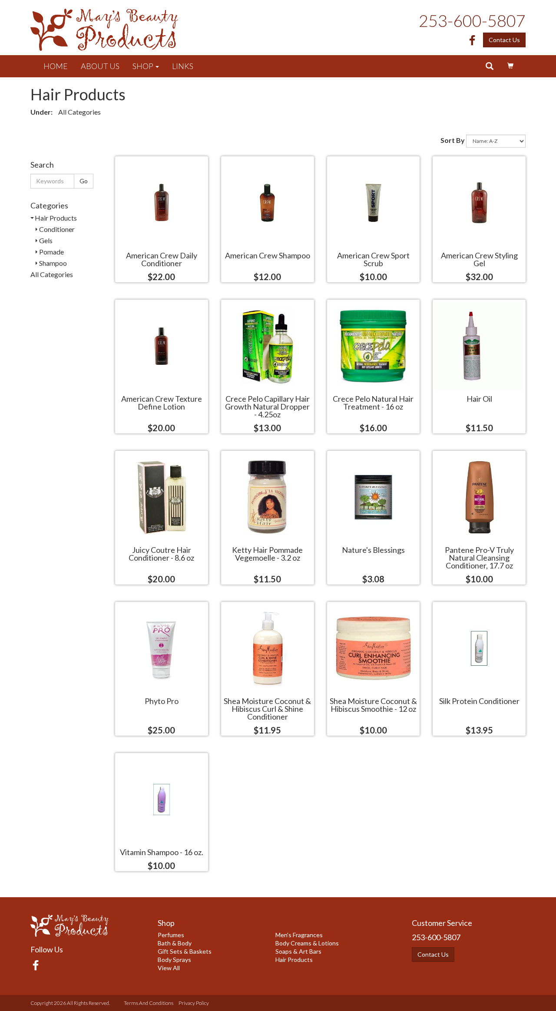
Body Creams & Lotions (307, 943)
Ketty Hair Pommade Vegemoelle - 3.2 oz (267, 553)
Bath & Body (175, 943)
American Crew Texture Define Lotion (161, 402)
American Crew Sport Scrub (373, 259)
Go (83, 181)
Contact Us (504, 39)
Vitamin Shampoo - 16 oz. (161, 851)
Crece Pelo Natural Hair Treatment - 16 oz (373, 402)
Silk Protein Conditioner (479, 700)
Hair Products (56, 218)
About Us (100, 66)
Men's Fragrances (299, 934)
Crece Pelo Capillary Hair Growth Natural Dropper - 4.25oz (267, 406)
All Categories (79, 112)
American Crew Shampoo (267, 255)
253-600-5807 (472, 20)
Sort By (452, 140)
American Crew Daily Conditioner (161, 259)
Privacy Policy (194, 1003)
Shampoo (53, 263)
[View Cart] (510, 66)
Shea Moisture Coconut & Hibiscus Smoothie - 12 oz (373, 704)
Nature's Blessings (373, 549)
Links (182, 66)
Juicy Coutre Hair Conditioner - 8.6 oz (161, 553)
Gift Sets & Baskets (185, 951)
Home (55, 66)
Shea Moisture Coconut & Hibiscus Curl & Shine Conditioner (267, 708)
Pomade (51, 252)
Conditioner (57, 229)
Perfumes (171, 934)
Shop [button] (143, 66)
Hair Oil (479, 398)
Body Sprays (174, 959)
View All (169, 967)
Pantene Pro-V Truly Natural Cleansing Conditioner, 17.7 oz (479, 557)
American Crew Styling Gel (479, 259)
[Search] (489, 66)
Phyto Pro (162, 700)
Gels (46, 240)
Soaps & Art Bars (298, 951)
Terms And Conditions (148, 1003)
